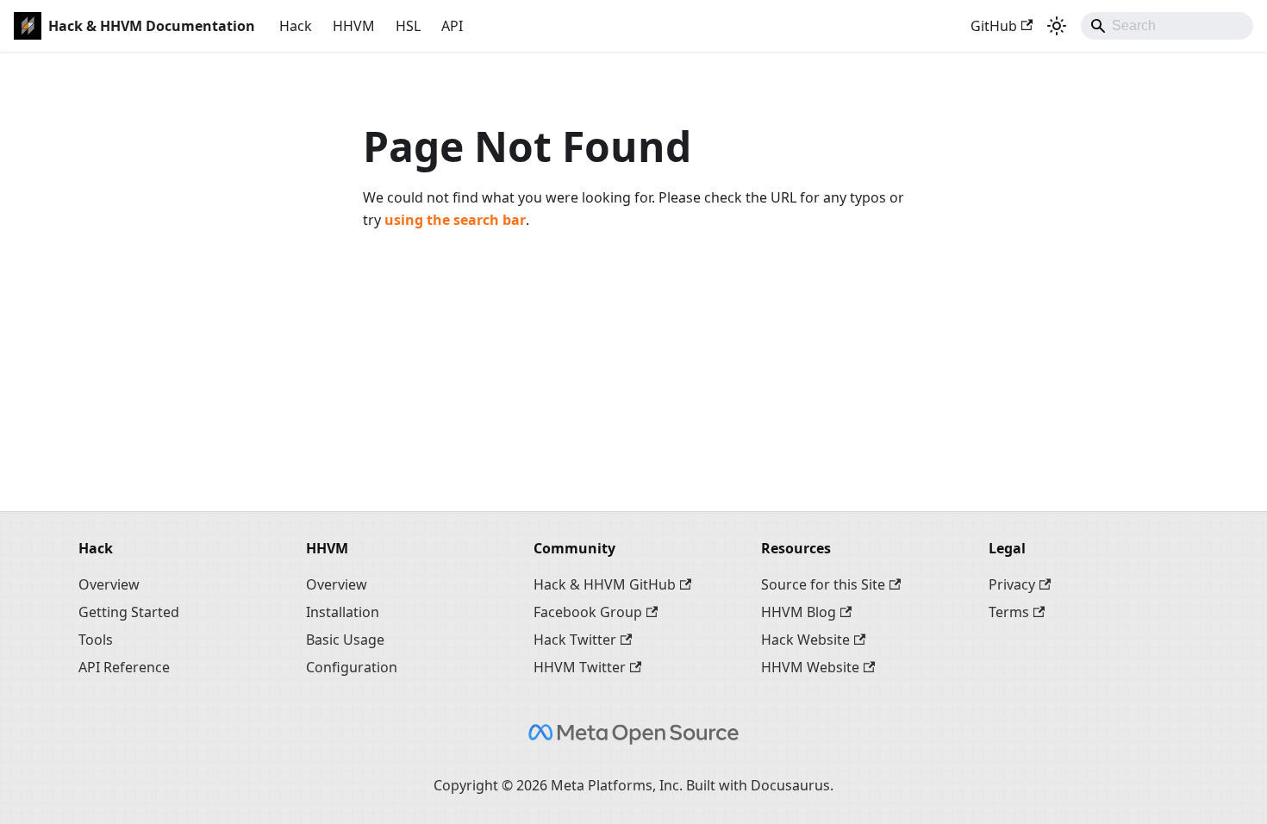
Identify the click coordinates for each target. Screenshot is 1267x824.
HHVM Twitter (580, 667)
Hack (295, 25)
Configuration (351, 667)
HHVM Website (810, 667)
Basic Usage (345, 639)
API (452, 25)
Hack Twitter (575, 639)
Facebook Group (588, 611)
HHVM (354, 25)
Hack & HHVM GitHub (605, 584)
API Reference (124, 667)
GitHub (994, 25)
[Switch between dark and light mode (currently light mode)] (1056, 26)
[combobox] (1167, 26)
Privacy (1012, 584)
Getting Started (128, 611)
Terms (1009, 611)
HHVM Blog (798, 611)
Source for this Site (823, 584)
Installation (342, 611)
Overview (109, 584)
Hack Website (805, 639)
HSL (408, 25)
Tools (95, 639)
